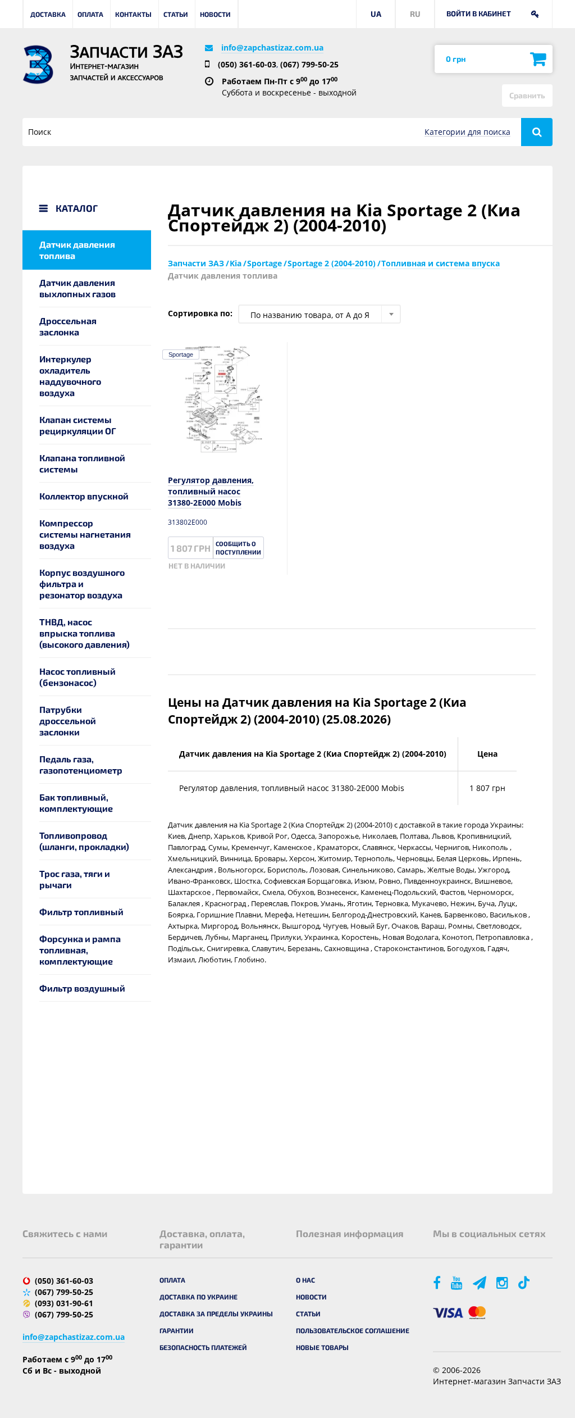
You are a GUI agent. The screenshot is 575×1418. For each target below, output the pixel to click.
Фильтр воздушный (82, 988)
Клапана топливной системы (82, 463)
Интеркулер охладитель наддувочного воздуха (70, 375)
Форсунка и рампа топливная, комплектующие (80, 949)
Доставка (48, 14)
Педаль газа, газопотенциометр (80, 764)
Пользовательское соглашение (352, 1330)
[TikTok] (525, 1282)
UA (376, 14)
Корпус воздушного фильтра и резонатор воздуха (82, 583)
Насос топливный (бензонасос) (77, 677)
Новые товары (322, 1347)
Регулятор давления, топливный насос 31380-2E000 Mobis (211, 491)
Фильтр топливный (81, 911)
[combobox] (319, 314)
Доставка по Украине (198, 1297)
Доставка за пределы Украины (216, 1313)
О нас (305, 1280)
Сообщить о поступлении (238, 548)
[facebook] (437, 1282)
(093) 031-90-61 (64, 1303)
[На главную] (37, 64)
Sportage (180, 354)
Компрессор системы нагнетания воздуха (85, 534)
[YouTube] (457, 1282)
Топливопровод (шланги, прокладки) (84, 841)
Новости (215, 14)
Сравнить (527, 95)
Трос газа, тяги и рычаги (74, 879)
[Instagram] (503, 1282)
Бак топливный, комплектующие (76, 802)
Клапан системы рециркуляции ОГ (77, 425)
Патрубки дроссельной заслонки (67, 720)
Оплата (90, 14)
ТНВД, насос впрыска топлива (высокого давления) (84, 632)
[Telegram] (480, 1282)
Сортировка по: (200, 313)
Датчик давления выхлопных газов (77, 288)
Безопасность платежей (203, 1347)
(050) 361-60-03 (247, 64)
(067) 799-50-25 (309, 64)
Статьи (175, 14)
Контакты (133, 14)
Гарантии (176, 1330)
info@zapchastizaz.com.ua (272, 47)
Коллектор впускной (84, 495)
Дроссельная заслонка (68, 326)
